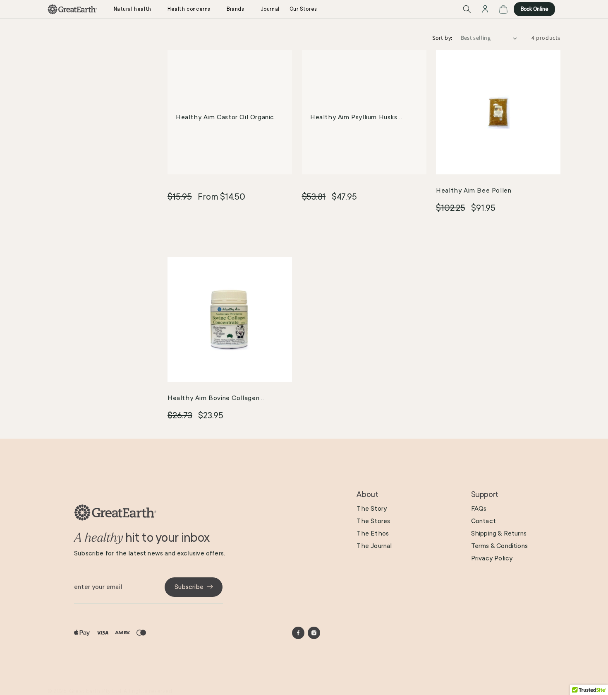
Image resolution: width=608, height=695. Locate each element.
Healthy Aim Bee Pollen (473, 190)
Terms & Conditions (499, 545)
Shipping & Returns (499, 533)
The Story (372, 508)
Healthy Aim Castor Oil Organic (225, 117)
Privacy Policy (492, 558)
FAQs (479, 508)
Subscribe (189, 586)
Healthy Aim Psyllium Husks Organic (353, 118)
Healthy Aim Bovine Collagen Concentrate (213, 399)
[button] (136, 9)
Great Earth (85, 691)
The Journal (374, 545)
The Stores (373, 520)
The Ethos (373, 533)
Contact (483, 520)
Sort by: (442, 37)
